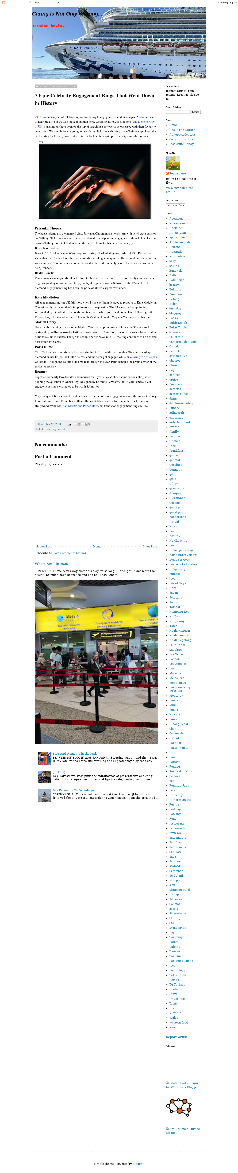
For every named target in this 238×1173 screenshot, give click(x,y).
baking (174, 266)
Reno (172, 819)
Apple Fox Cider (180, 242)
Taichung (176, 937)
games (173, 456)
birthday (175, 309)
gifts (172, 479)
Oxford (174, 738)
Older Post (150, 547)
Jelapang (175, 598)
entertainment (179, 422)
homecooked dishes (183, 564)
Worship (175, 1027)
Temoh (174, 980)
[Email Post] (69, 424)
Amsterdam (177, 233)
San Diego (176, 843)
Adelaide (175, 228)
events (174, 427)
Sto (171, 923)
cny (172, 370)
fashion (174, 437)
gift (172, 475)
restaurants (177, 828)
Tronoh (174, 1004)
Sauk (172, 857)
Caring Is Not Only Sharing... (67, 14)
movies (174, 701)
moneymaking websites (179, 689)
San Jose (175, 852)
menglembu (177, 683)
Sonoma (175, 904)
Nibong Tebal (178, 724)
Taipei (173, 942)
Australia (175, 252)
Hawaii (174, 527)
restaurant (176, 824)
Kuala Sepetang (180, 640)
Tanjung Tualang (181, 961)
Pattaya (174, 762)
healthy (175, 536)
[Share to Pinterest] (89, 424)
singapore (176, 895)
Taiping (174, 947)
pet (171, 781)
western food (178, 1023)
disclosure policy (181, 403)
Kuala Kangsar (179, 631)
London (174, 659)
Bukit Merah (178, 323)
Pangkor (175, 743)
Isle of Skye (177, 583)
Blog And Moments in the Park (75, 754)
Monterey (176, 696)
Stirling (174, 918)
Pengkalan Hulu (180, 772)
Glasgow (175, 494)
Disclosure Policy (181, 144)
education (176, 418)
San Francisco (179, 847)
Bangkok (175, 271)
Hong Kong (177, 569)
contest (174, 375)
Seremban (176, 871)
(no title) (59, 772)
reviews (175, 833)
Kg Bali (174, 617)
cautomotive (178, 356)
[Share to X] (82, 424)
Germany (175, 470)
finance (174, 441)
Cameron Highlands (183, 342)
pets (172, 790)
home (173, 546)
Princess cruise (180, 800)
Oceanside (176, 734)
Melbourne (176, 678)
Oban (172, 729)
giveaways (177, 489)
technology (177, 970)
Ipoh (172, 579)
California (176, 337)
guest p (174, 508)
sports (173, 909)
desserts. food (179, 394)
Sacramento (177, 838)
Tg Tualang (177, 985)
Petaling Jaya (179, 786)
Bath (172, 276)
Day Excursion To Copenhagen (74, 791)
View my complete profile (179, 190)
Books (173, 318)
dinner (174, 399)
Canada (174, 347)
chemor (174, 361)
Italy (172, 588)
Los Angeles (177, 664)
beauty (50, 429)
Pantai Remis (178, 748)
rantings (175, 809)
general (60, 429)
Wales (173, 1018)
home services (179, 560)
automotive (177, 257)
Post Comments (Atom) (69, 553)
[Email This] (76, 424)
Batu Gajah (176, 280)
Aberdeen (176, 219)
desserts (175, 389)
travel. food (177, 999)
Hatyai (174, 522)
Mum (173, 705)
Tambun (175, 956)
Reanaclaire (177, 174)
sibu (172, 885)
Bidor (173, 304)
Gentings (175, 465)
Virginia (175, 1013)
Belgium (175, 290)
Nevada (174, 715)
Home (97, 547)
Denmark (175, 384)
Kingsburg (176, 621)
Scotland (175, 862)
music (173, 710)
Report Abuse (177, 1037)
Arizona (175, 247)
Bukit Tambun (179, 328)
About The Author (182, 130)
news (173, 720)
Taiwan (174, 952)
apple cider (177, 238)
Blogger (138, 1164)
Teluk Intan (177, 975)
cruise (173, 380)
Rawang (175, 814)
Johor (173, 602)
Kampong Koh (179, 612)
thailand (175, 989)
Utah (172, 1008)
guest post (176, 512)
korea (173, 626)
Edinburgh (176, 413)
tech (172, 966)
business (175, 332)
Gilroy (173, 484)
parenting (176, 753)
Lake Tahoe (177, 645)
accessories (177, 223)
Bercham (175, 295)
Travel (174, 994)
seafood (174, 866)
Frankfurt (176, 451)
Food (172, 446)
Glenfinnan (177, 498)
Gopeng (174, 503)
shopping (175, 881)
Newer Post (44, 547)
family (174, 432)
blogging (175, 313)
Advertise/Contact (182, 135)
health (174, 531)
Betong (174, 299)
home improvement (183, 555)
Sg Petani (176, 876)
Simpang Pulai (179, 890)
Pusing (174, 805)
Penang (174, 767)
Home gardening (181, 550)
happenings (177, 517)
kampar (174, 607)
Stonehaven (177, 928)
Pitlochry (176, 795)
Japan (173, 593)
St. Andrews (178, 914)
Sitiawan (175, 900)
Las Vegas (176, 655)
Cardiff (174, 351)
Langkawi (176, 650)
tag (171, 933)
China (173, 365)
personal (175, 776)
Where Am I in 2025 (51, 564)
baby (172, 261)
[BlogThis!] (79, 424)
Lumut (174, 669)
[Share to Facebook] (86, 424)
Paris (172, 757)
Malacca (175, 674)
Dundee (174, 408)
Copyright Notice (181, 139)
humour (174, 574)
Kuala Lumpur (179, 636)
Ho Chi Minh (178, 541)
